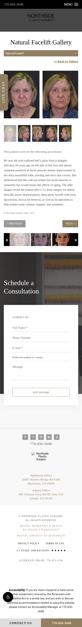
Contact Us (21, 623)
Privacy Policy (28, 543)
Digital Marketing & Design (41, 528)
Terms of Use (55, 543)
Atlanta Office (41, 494)
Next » (70, 223)
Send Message (41, 392)
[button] (8, 597)
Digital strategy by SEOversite (41, 535)
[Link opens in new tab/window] (25, 437)
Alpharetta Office (41, 479)
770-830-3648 (13, 4)
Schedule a (21, 287)
